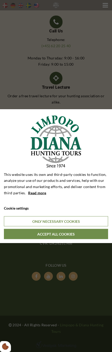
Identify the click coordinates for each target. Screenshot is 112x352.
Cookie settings (16, 208)
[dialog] (56, 176)
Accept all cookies (56, 234)
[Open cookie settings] (5, 346)
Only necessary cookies (56, 221)
